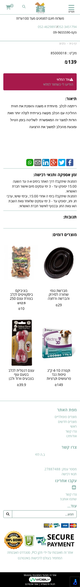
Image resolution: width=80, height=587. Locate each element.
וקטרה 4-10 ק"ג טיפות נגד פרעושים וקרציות (59, 374)
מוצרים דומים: (64, 234)
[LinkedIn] (45, 162)
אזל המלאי (63, 79)
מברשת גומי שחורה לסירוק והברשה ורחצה (59, 294)
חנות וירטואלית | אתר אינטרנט (40, 584)
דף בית (73, 43)
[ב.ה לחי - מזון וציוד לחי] (40, 7)
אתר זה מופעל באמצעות (40, 579)
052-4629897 (47, 27)
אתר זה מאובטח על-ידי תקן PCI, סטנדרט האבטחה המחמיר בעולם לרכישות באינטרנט (40, 555)
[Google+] (53, 162)
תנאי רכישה (69, 474)
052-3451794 (67, 27)
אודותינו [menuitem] (71, 436)
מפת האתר (67, 410)
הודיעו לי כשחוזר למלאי (58, 84)
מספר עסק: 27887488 (60, 469)
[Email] (37, 162)
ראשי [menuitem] (73, 426)
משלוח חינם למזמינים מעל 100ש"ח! (40, 18)
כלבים (62, 43)
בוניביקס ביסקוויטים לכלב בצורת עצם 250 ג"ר (21, 296)
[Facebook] (69, 162)
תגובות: (70, 217)
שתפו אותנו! (68, 499)
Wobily (28, 575)
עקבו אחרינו (66, 481)
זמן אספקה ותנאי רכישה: (55, 174)
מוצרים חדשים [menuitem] (67, 421)
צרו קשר (69, 447)
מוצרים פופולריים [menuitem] (66, 416)
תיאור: (71, 98)
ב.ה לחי (40, 454)
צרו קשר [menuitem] (71, 431)
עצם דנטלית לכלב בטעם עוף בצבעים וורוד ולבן (21, 374)
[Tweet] (61, 162)
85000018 (59, 53)
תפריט (71, 11)
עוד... (72, 506)
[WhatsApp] (29, 162)
